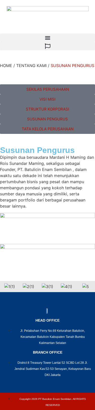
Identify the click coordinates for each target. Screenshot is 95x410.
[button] (47, 38)
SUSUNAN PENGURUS (72, 65)
